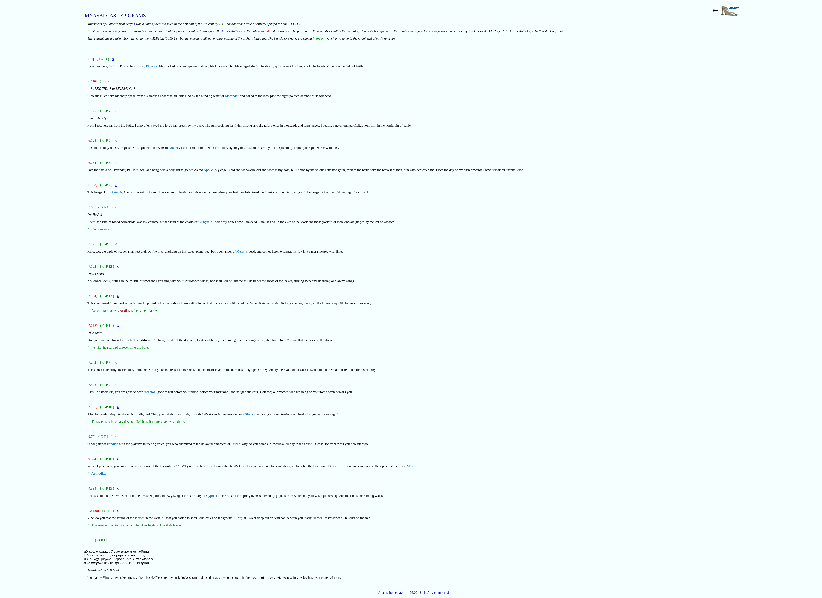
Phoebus (152, 66)
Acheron (150, 392)
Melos (240, 251)
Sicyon (130, 24)
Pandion (112, 444)
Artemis (173, 148)
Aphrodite (98, 473)
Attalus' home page (391, 592)
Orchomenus (100, 229)
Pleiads (139, 518)
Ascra (91, 222)
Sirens (249, 414)
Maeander (231, 96)
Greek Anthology (233, 31)
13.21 (294, 24)
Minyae (204, 222)
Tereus (235, 444)
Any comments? (438, 592)
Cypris (210, 496)
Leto (184, 148)
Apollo (208, 170)
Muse (410, 466)
